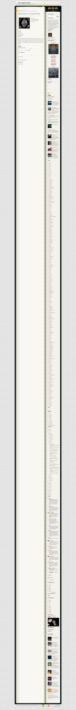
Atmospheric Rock (51, 187)
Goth (49, 271)
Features (50, 413)
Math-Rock (50, 307)
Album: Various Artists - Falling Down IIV (55, 154)
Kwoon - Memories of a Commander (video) (53, 539)
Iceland (50, 282)
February (50, 478)
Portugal (50, 341)
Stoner (49, 387)
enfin (49, 537)
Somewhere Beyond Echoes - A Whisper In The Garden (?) (53, 569)
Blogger (55, 592)
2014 (49, 171)
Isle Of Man (50, 296)
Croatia (50, 217)
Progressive (50, 354)
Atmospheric (50, 186)
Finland (50, 261)
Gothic (49, 272)
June (50, 442)
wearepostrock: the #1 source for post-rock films (53, 572)
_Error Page (50, 421)
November (50, 435)
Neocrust (50, 322)
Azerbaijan (50, 192)
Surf (49, 388)
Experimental (50, 256)
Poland (50, 338)
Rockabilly (50, 366)
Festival (50, 260)
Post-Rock (50, 349)
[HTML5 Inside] (48, 705)
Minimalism (50, 317)
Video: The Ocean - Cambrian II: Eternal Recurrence (54, 678)
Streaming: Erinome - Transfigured (53, 472)
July (50, 441)
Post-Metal (50, 347)
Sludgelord (50, 498)
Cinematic (50, 212)
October (50, 437)
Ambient (50, 181)
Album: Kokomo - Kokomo (51, 129)
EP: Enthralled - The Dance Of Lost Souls (55, 142)
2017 (49, 175)
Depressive (50, 232)
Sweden (50, 389)
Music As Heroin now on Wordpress (53, 562)
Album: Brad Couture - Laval (53, 451)
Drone (49, 243)
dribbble (50, 601)
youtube (50, 610)
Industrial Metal (51, 291)
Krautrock (50, 301)
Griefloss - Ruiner (51, 557)
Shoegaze (50, 373)
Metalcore (50, 313)
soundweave (50, 546)
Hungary (50, 281)
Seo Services (50, 423)
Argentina (50, 182)
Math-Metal (50, 306)
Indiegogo (50, 287)
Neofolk (50, 323)
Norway (50, 331)
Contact (53, 10)
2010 (49, 166)
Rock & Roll (50, 364)
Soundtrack (50, 378)
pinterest (50, 589)
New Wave (50, 326)
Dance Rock (50, 225)
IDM (49, 283)
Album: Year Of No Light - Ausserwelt (55, 135)
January (50, 480)
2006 (49, 162)
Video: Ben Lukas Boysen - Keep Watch (53, 459)
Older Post (25, 59)
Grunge (50, 277)
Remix (49, 359)
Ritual (49, 362)
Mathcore (50, 308)
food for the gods (51, 540)
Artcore (50, 185)
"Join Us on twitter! (52, 8)
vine (49, 602)
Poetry (49, 337)
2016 (49, 433)
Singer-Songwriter (51, 374)
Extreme (50, 257)
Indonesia (50, 288)
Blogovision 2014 (51, 202)
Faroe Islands (50, 258)
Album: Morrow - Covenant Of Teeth (54, 447)
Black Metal (50, 196)
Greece (50, 273)
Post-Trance (50, 352)
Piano (49, 336)
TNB (37, 705)
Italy (49, 297)
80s (49, 177)
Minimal (50, 316)
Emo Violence (50, 250)
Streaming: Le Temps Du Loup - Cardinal (55, 682)
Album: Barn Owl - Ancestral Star (54, 671)
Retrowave (50, 361)
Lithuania (50, 302)
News (49, 328)
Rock (49, 363)
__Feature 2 (50, 418)
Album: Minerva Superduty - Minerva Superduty (53, 120)
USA (21, 47)
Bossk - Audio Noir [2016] (52, 541)
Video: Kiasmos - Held (55, 124)
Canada (24, 47)
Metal (49, 311)
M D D (50, 525)
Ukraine (50, 402)
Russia (49, 368)
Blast (49, 200)
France (49, 263)
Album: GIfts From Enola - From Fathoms (55, 656)
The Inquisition (51, 397)
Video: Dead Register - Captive (52, 616)
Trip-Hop (50, 399)
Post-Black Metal (51, 342)
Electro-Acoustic (51, 247)
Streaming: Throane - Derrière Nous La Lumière (54, 469)
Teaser (49, 394)
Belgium (50, 195)
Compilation (50, 215)
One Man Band (51, 332)
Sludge (50, 377)
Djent (49, 235)
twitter (49, 586)
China (49, 210)
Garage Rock (50, 266)
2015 (49, 172)
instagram (50, 588)
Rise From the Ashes (51, 556)
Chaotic (50, 207)
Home (23, 59)
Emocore (50, 251)
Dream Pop (50, 241)
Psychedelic (50, 356)
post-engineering (24, 3)
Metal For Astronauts (51, 312)
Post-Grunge (50, 344)
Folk (49, 262)
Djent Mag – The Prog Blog (52, 518)
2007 (49, 164)
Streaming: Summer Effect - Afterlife (53, 464)
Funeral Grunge (51, 265)
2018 (49, 176)
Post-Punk (50, 348)
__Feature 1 (50, 417)
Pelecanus (50, 575)
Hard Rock (50, 278)
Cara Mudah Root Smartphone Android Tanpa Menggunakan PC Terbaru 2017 (53, 532)
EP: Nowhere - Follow (52, 462)
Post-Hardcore (50, 346)
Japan (49, 298)
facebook (50, 584)
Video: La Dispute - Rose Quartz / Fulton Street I (55, 637)
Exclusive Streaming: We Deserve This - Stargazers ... (54, 446)
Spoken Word (50, 384)
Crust (49, 220)
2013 (49, 170)
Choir (49, 211)
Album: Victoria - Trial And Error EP (55, 148)
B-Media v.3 (50, 550)
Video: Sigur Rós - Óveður (52, 455)
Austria (50, 190)
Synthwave (50, 392)
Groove (50, 276)
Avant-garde (50, 191)
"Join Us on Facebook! (49, 8)
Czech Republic (51, 222)
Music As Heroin (51, 561)
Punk (49, 357)
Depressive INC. (51, 577)
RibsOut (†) (50, 530)
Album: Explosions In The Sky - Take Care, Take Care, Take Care (55, 663)
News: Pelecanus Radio (51, 115)
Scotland (50, 369)
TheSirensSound (51, 506)
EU (20, 47)
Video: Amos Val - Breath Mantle (53, 450)
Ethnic (49, 255)
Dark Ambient (50, 226)
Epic (49, 253)
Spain (49, 383)
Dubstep (50, 245)
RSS (56, 8)
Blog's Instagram (20, 63)
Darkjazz (50, 227)
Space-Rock (50, 382)
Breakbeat (50, 205)
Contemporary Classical (52, 216)
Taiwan (50, 393)
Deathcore (50, 230)
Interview (50, 293)
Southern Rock (50, 379)
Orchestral (50, 333)
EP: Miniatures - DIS (54, 101)
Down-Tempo (50, 240)
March (50, 477)
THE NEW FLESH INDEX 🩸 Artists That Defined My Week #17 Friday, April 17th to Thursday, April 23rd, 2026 (53, 500)
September (50, 438)
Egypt (49, 246)
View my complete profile (52, 39)
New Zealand (50, 327)
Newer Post (20, 59)
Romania (50, 367)
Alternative (50, 180)
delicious (50, 606)
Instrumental (50, 292)
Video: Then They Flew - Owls (53, 449)
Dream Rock (50, 242)
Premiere (50, 353)
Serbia (49, 372)
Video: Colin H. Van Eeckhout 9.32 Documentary (53, 471)
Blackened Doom (51, 197)
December (50, 434)
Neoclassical (50, 321)
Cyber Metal (50, 221)
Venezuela (50, 404)
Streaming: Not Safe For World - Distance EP (53, 461)
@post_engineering (50, 81)
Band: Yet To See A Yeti (52, 465)
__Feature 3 (50, 420)
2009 (49, 490)
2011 (49, 167)
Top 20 (50, 398)
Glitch (49, 268)
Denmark (50, 231)
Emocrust (50, 252)
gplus (49, 587)
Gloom (50, 270)
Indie (49, 286)
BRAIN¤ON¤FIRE (51, 512)
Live (49, 303)
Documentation (51, 422)
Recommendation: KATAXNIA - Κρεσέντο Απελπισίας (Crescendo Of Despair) (55, 108)
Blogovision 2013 (51, 201)
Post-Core (50, 343)
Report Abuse (50, 614)
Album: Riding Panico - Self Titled (55, 649)
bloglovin (50, 591)
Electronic (50, 248)
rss (49, 605)
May (50, 474)
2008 (49, 165)
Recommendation (51, 358)
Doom (49, 237)
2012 (49, 169)
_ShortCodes (50, 415)
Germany (50, 267)
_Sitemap (50, 416)
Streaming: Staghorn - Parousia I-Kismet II (53, 454)
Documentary (50, 236)
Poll (49, 339)
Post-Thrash (50, 351)
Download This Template (52, 425)
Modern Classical (51, 318)
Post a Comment (20, 56)
